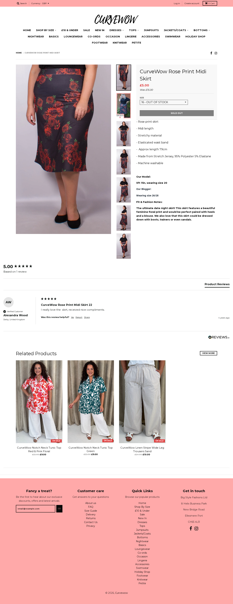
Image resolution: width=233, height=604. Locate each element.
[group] (21, 266)
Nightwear (36, 36)
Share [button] (87, 317)
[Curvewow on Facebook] (211, 53)
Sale (86, 30)
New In (99, 30)
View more (208, 353)
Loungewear (73, 36)
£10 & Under (69, 30)
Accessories (151, 36)
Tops (132, 30)
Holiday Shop (195, 36)
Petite (136, 42)
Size (142, 98)
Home (27, 30)
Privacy (90, 525)
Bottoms (201, 30)
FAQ (90, 506)
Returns (91, 518)
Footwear (100, 42)
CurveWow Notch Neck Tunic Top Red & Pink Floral (39, 449)
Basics (54, 36)
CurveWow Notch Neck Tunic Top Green (91, 449)
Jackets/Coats (175, 30)
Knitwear (120, 42)
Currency (35, 3)
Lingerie (130, 36)
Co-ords (94, 36)
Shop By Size (45, 30)
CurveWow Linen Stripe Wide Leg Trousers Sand (142, 449)
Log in (177, 3)
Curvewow (121, 592)
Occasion (113, 36)
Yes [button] (72, 317)
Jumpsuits (151, 30)
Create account (191, 3)
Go (59, 508)
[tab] (217, 285)
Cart (211, 3)
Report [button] (79, 317)
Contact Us (90, 522)
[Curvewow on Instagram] (216, 53)
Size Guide (90, 510)
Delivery (91, 514)
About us (90, 503)
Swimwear (172, 36)
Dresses (115, 30)
